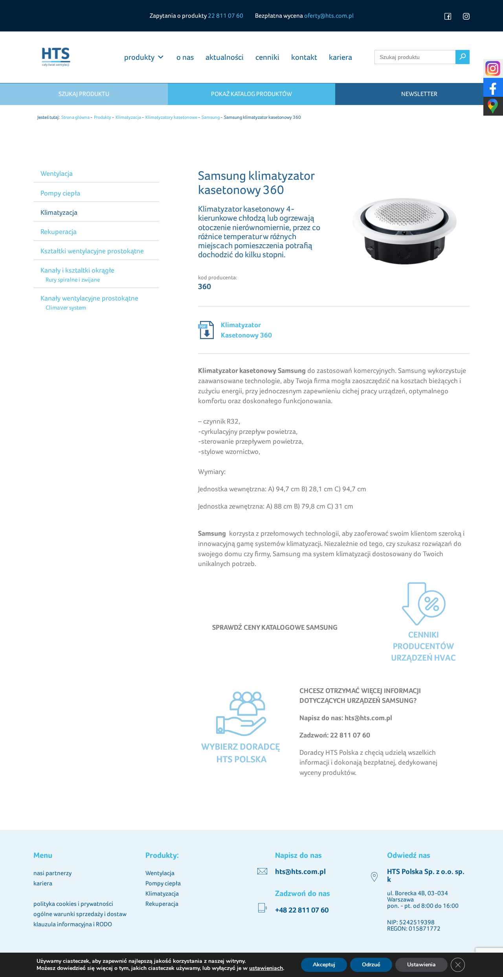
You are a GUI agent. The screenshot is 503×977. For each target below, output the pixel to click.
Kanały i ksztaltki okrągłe (77, 270)
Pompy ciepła (60, 193)
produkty (139, 57)
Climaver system (66, 307)
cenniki (267, 57)
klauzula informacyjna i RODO (72, 924)
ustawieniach (266, 968)
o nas (185, 57)
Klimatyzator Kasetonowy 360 (246, 330)
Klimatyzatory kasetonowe (171, 117)
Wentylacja (56, 173)
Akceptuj (324, 964)
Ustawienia (421, 964)
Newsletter (419, 94)
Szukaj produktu (84, 94)
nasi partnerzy (52, 873)
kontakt (304, 57)
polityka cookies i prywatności (73, 903)
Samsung (211, 117)
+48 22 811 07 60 (302, 910)
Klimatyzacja (128, 117)
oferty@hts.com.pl (329, 15)
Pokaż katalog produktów (251, 94)
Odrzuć (371, 964)
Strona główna (75, 117)
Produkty (102, 117)
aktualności (225, 57)
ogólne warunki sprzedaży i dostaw (80, 914)
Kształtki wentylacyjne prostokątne (92, 251)
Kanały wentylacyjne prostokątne (89, 298)
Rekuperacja (58, 231)
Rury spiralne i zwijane (72, 279)
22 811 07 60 (225, 15)
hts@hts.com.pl (300, 871)
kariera (340, 57)
